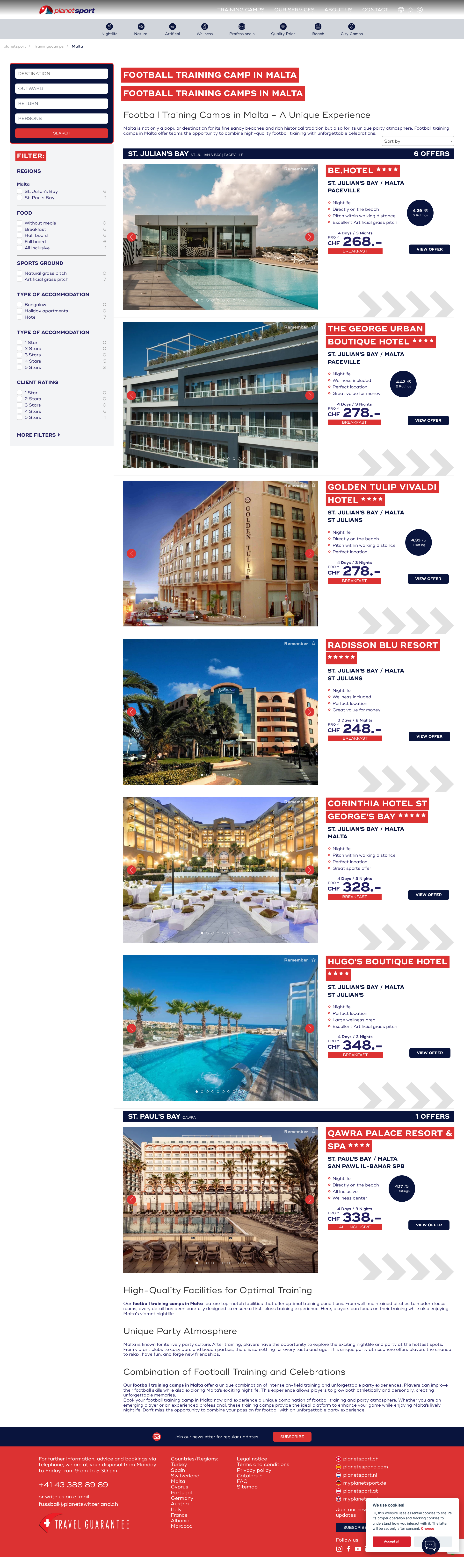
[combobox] (418, 141)
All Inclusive (65, 248)
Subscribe (292, 1436)
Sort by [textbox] (392, 141)
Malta (178, 1481)
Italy (176, 1510)
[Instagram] (339, 1548)
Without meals (65, 223)
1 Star (65, 342)
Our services (294, 10)
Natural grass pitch (65, 273)
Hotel (65, 317)
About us (338, 10)
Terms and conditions (263, 1464)
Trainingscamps (49, 46)
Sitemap (247, 1487)
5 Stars (65, 367)
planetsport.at (360, 1491)
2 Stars (65, 348)
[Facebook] (348, 1548)
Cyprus (179, 1487)
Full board (65, 241)
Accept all (391, 1541)
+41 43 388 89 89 (73, 1484)
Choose (427, 1529)
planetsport (15, 46)
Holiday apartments (65, 311)
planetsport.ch (360, 1459)
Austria (180, 1504)
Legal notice (252, 1459)
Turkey (179, 1464)
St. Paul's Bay (65, 197)
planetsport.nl (360, 1475)
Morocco (181, 1526)
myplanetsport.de (364, 1483)
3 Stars (65, 355)
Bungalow (65, 304)
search (61, 133)
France (179, 1515)
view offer (430, 249)
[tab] (197, 300)
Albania (180, 1521)
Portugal (181, 1493)
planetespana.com (365, 1467)
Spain (178, 1470)
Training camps (241, 10)
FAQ (242, 1481)
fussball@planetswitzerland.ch (78, 1504)
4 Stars (65, 361)
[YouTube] (358, 1548)
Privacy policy (254, 1470)
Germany (182, 1498)
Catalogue (249, 1476)
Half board (65, 235)
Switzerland (185, 1476)
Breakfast (65, 229)
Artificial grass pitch (65, 279)
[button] (131, 237)
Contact (375, 10)
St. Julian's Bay (65, 191)
